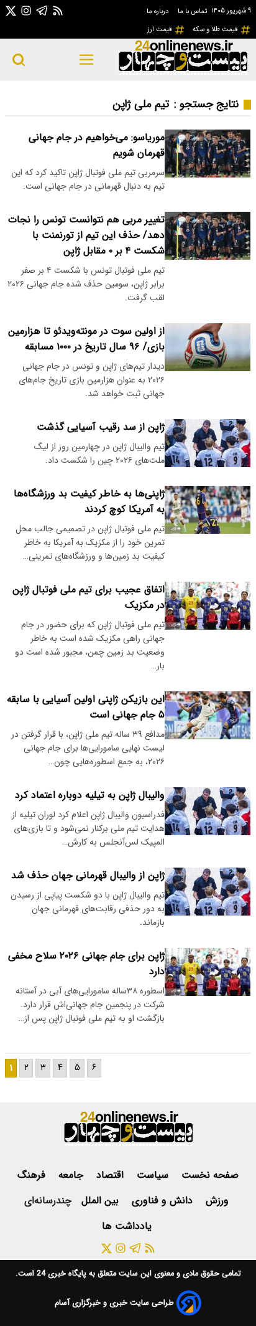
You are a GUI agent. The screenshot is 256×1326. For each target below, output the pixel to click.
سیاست (154, 1175)
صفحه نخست (210, 1175)
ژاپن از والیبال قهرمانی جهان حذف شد (88, 875)
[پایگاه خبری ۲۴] (182, 73)
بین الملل (101, 1200)
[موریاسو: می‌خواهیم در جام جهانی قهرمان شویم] (207, 154)
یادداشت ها (128, 1226)
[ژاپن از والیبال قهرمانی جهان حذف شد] (207, 892)
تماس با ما (193, 11)
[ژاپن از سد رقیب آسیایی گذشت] (207, 443)
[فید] (58, 10)
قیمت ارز (160, 29)
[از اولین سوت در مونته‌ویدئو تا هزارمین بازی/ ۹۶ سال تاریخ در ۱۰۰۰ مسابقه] (207, 347)
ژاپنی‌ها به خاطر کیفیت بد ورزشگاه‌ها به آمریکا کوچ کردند (89, 501)
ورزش (219, 1200)
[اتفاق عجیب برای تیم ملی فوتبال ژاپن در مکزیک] (207, 606)
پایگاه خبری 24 (60, 1273)
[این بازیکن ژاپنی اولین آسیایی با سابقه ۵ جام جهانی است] (207, 715)
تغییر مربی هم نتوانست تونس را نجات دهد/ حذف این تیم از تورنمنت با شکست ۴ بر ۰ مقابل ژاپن (86, 235)
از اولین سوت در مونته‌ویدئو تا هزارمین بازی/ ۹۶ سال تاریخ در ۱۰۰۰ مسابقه (86, 338)
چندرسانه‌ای (47, 1200)
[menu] (86, 59)
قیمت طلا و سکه (216, 29)
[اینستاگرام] (26, 10)
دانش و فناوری (164, 1200)
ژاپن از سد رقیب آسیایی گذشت (101, 427)
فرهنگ (32, 1175)
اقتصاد (111, 1175)
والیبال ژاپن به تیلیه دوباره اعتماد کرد (90, 795)
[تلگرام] (42, 10)
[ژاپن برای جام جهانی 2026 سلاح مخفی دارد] (207, 972)
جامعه (72, 1175)
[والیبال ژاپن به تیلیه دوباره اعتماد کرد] (207, 811)
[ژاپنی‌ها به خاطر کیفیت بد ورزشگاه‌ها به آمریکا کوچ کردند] (207, 510)
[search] (18, 60)
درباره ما (158, 11)
